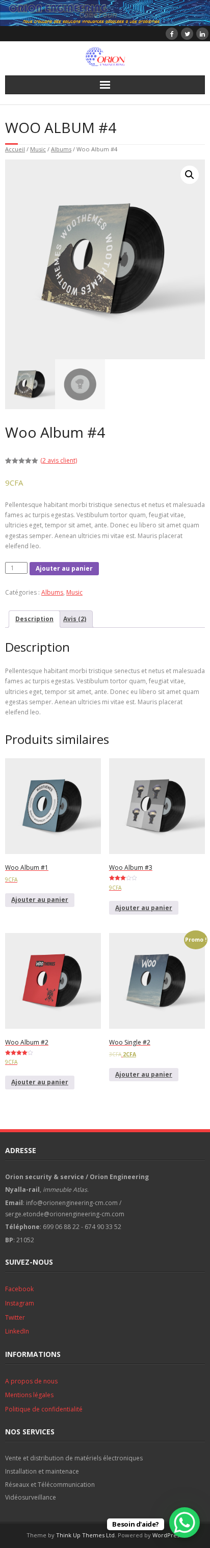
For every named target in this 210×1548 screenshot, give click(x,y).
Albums (61, 149)
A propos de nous (31, 1381)
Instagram (19, 1303)
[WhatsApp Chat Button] (184, 1522)
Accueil (15, 149)
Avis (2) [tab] (74, 619)
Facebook (19, 1289)
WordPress (167, 1535)
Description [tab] (34, 619)
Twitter (15, 1317)
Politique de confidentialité (44, 1409)
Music (38, 149)
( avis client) (58, 460)
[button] (189, 175)
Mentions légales (29, 1395)
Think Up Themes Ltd (85, 1535)
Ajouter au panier (64, 568)
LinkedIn (17, 1331)
